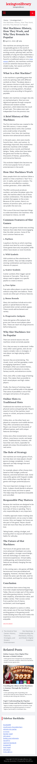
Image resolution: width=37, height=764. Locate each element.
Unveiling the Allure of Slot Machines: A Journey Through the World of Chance (18, 688)
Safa (20, 41)
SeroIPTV (6, 741)
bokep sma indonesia (11, 738)
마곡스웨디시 (7, 752)
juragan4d (7, 745)
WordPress (29, 761)
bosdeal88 (7, 725)
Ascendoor (13, 761)
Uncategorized (8, 624)
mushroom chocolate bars (12, 727)
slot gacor (7, 736)
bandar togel (8, 734)
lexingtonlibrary (18, 4)
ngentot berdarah (9, 743)
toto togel (7, 747)
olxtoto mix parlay (10, 729)
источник (6, 732)
